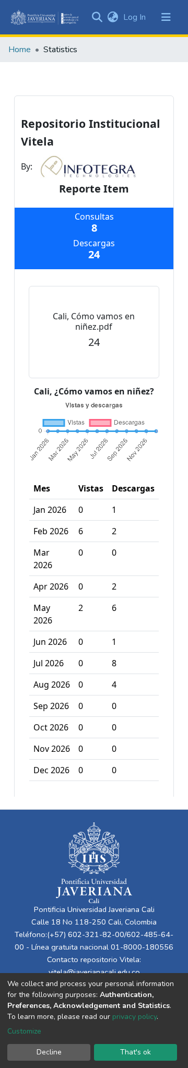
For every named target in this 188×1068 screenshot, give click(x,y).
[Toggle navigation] (166, 17)
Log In (135, 17)
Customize (24, 1031)
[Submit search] (97, 17)
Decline (49, 1052)
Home (19, 49)
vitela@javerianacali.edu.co (94, 972)
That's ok (135, 1052)
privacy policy (134, 1017)
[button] (112, 17)
